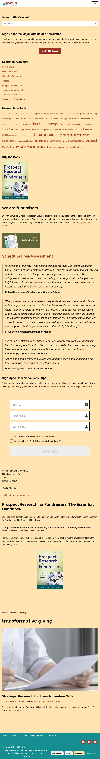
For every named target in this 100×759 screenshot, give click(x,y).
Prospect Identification (12, 85)
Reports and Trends (11, 95)
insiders (70, 130)
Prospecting (40, 140)
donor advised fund (38, 119)
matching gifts (27, 135)
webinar (63, 147)
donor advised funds (53, 119)
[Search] (95, 23)
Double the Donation (10, 125)
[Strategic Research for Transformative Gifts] (50, 659)
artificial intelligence (25, 114)
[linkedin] (83, 741)
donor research (81, 118)
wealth (21, 146)
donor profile (65, 119)
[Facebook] (89, 741)
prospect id (8, 140)
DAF (29, 119)
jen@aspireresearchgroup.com (16, 495)
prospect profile (75, 141)
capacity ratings (71, 114)
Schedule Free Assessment (27, 256)
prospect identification (24, 141)
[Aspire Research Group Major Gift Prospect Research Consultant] (10, 4)
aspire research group (44, 114)
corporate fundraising (87, 114)
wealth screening (51, 147)
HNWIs (63, 129)
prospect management (57, 141)
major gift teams (14, 135)
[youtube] (95, 741)
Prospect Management (12, 90)
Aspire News (8, 67)
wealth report (35, 146)
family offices (81, 125)
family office (70, 125)
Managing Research (11, 76)
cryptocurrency (20, 118)
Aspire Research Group (14, 701)
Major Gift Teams (9, 72)
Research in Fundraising (13, 99)
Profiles (5, 81)
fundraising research (33, 129)
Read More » (15, 710)
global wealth (49, 130)
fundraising (16, 129)
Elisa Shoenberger (45, 124)
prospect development (76, 134)
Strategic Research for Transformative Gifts (38, 696)
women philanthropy (75, 147)
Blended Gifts (60, 114)
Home (4, 613)
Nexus (38, 135)
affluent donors (8, 114)
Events (15, 736)
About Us (52, 736)
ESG (63, 125)
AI (16, 114)
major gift (79, 129)
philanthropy (53, 134)
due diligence (24, 125)
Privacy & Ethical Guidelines (15, 747)
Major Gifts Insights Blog (33, 736)
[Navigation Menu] (95, 3)
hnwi (56, 130)
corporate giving (7, 119)
